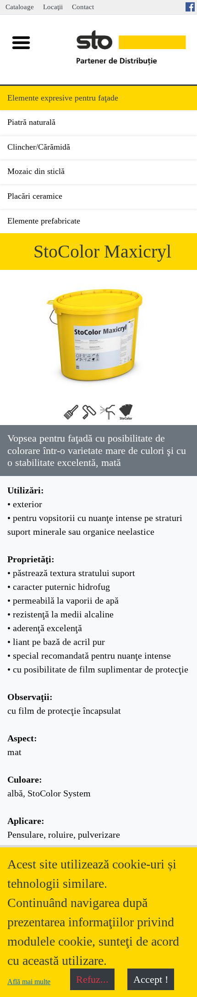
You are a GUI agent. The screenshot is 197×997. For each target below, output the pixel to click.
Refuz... (92, 979)
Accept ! (150, 979)
